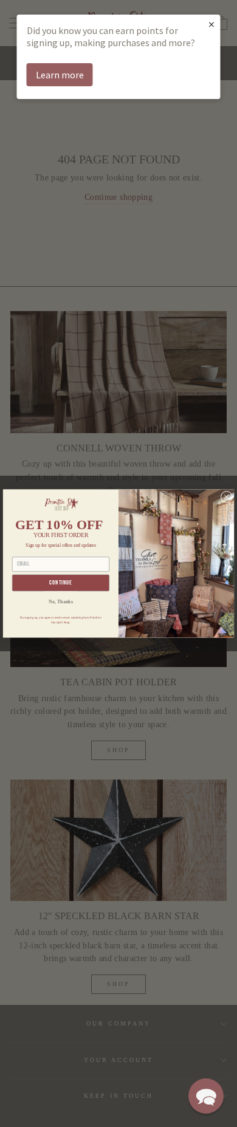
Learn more (60, 75)
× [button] (211, 24)
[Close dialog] (226, 497)
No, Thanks (60, 601)
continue (60, 583)
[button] (206, 1096)
